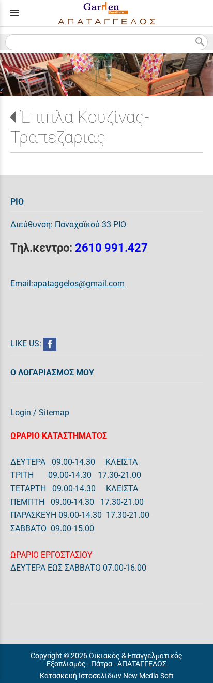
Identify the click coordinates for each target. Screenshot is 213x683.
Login (20, 412)
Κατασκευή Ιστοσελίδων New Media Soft (107, 676)
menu (14, 13)
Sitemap (54, 412)
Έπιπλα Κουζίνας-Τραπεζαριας (79, 127)
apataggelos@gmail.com (79, 283)
